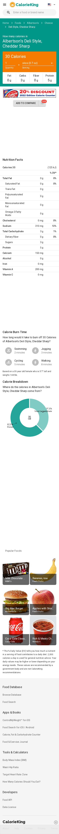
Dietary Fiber (12, 236)
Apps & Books (12, 712)
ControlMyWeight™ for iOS (16, 720)
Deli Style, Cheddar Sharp (22, 27)
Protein (7, 247)
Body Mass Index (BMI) (15, 760)
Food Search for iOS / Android (18, 727)
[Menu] (5, 5)
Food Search (9, 702)
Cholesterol (9, 220)
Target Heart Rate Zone (15, 774)
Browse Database (12, 694)
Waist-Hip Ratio (11, 767)
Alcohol (7, 258)
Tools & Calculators (15, 752)
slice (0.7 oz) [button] (30, 63)
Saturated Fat (12, 183)
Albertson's (33, 23)
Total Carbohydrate (13, 231)
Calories (7, 167)
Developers (10, 792)
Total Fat (7, 178)
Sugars (9, 242)
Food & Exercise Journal (15, 742)
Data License (9, 807)
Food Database (12, 687)
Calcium (7, 253)
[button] (51, 4)
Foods (18, 23)
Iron (5, 264)
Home (6, 23)
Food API (7, 800)
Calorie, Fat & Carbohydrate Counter (21, 734)
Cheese (49, 23)
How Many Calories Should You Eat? (21, 781)
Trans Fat (10, 189)
